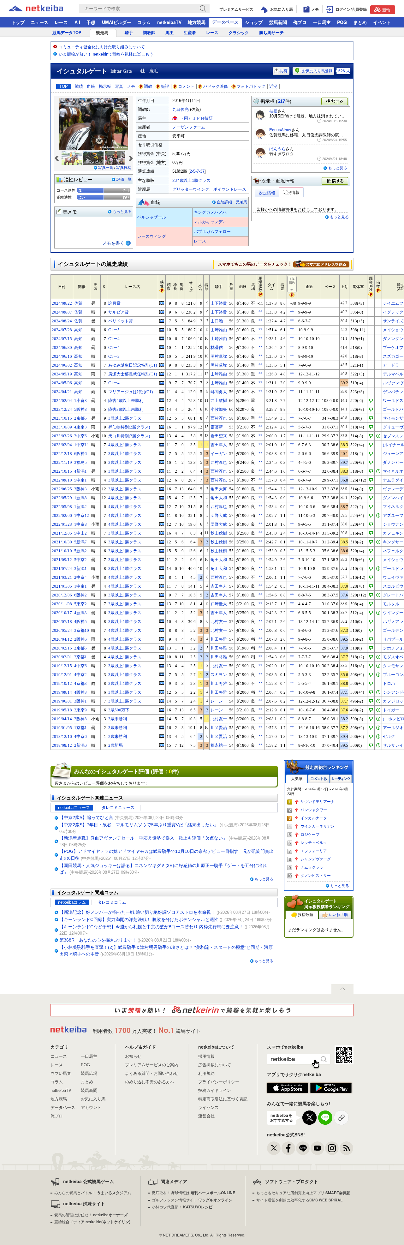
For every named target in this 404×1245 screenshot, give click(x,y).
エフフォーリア (313, 851)
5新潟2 (80, 550)
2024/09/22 (62, 303)
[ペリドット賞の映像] (161, 321)
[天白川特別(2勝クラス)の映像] (161, 436)
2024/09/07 (62, 312)
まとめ (360, 22)
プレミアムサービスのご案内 (151, 1065)
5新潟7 (80, 542)
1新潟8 (80, 497)
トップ (18, 22)
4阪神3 (80, 692)
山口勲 (217, 321)
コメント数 (319, 779)
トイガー (391, 710)
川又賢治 (219, 727)
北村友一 (219, 621)
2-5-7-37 (197, 171)
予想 (90, 22)
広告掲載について (214, 1065)
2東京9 (80, 710)
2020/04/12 (62, 639)
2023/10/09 (62, 427)
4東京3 (80, 427)
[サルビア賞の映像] (161, 312)
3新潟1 (80, 568)
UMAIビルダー (116, 22)
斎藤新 (217, 427)
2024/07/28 (62, 329)
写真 (119, 86)
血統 (91, 86)
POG (342, 22)
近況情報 (291, 192)
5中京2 (80, 559)
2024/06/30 (62, 347)
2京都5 (80, 418)
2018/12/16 (62, 736)
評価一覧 (124, 179)
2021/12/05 (62, 533)
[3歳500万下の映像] (161, 710)
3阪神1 (80, 701)
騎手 (129, 32)
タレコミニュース (118, 807)
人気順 (296, 779)
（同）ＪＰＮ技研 (196, 118)
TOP (63, 86)
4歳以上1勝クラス (124, 444)
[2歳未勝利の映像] (161, 736)
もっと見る (122, 211)
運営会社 (206, 1116)
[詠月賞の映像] (161, 303)
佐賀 (78, 303)
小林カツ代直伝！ (182, 1206)
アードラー (393, 365)
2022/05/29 (62, 497)
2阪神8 (80, 718)
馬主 (169, 32)
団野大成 (219, 515)
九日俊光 (180, 109)
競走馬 (102, 32)
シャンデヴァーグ (315, 859)
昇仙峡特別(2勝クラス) (129, 427)
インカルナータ (313, 818)
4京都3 (80, 683)
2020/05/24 (62, 630)
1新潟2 (80, 506)
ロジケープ (309, 834)
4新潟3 (80, 612)
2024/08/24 (62, 321)
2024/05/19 (62, 374)
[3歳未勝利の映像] (161, 718)
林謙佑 (217, 347)
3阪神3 (80, 489)
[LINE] (303, 1148)
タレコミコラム (112, 902)
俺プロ (299, 22)
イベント (382, 22)
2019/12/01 (62, 674)
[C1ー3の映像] (161, 356)
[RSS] (346, 1148)
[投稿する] (335, 181)
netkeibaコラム (72, 902)
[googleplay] (331, 1088)
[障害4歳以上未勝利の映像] (161, 400)
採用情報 (206, 1056)
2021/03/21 (62, 577)
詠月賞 (114, 303)
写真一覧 (105, 167)
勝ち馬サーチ (271, 32)
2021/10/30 (62, 542)
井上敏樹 (219, 400)
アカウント (91, 1107)
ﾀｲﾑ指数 (292, 280)
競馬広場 (89, 1073)
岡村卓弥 (219, 356)
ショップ (254, 22)
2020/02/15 (62, 648)
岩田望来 (219, 436)
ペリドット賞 (120, 321)
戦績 (79, 86)
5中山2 (80, 533)
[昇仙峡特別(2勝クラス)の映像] (161, 427)
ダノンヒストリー (315, 875)
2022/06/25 (62, 489)
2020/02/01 (62, 657)
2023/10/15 (62, 418)
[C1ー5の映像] (161, 329)
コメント (186, 86)
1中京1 (80, 586)
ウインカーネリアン (317, 826)
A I (77, 22)
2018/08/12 (62, 745)
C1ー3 (114, 356)
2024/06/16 (62, 356)
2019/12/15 (62, 665)
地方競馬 (196, 22)
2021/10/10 (62, 550)
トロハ (389, 683)
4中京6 (80, 665)
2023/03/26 (62, 436)
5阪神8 (80, 409)
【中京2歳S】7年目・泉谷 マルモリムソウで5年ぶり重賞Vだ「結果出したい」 (138, 824)
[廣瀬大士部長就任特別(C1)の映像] (161, 374)
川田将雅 (219, 639)
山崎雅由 (219, 329)
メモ (131, 86)
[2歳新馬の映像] (161, 745)
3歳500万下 (118, 710)
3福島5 (80, 462)
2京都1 (80, 657)
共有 (283, 71)
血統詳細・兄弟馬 (232, 202)
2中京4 (80, 577)
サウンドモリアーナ (317, 801)
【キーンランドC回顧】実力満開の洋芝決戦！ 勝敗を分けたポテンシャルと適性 (138, 919)
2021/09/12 (62, 559)
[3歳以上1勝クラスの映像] (161, 453)
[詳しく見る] (321, 263)
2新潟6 (80, 745)
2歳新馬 (115, 745)
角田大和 (219, 497)
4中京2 (80, 674)
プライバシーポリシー (218, 1082)
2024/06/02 (62, 365)
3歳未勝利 (117, 718)
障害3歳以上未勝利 (125, 409)
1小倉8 (80, 400)
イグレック (393, 312)
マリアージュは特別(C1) (130, 391)
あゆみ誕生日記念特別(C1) (132, 365)
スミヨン (219, 674)
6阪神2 (80, 595)
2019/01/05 (62, 727)
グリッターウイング (190, 189)
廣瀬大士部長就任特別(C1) (132, 374)
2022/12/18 (62, 453)
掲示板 (105, 86)
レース (61, 22)
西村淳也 (219, 418)
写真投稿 (123, 167)
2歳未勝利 (117, 736)
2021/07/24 (62, 568)
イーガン (219, 453)
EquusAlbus (280, 130)
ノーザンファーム (188, 127)
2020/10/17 (62, 612)
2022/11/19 (62, 462)
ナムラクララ (311, 867)
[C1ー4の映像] (161, 338)
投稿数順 (305, 915)
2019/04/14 (62, 718)
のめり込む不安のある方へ (149, 1082)
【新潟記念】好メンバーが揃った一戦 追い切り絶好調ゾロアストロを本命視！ (137, 912)
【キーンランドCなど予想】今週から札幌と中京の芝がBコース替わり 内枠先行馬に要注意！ (151, 926)
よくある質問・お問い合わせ (151, 1073)
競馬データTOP (66, 32)
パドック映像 (215, 86)
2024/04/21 (62, 391)
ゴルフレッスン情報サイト (192, 1199)
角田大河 (219, 489)
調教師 (149, 32)
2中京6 (80, 436)
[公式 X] (274, 1148)
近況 (273, 86)
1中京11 (81, 444)
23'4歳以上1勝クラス (191, 180)
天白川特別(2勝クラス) (129, 436)
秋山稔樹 (219, 533)
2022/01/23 (62, 524)
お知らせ (133, 1056)
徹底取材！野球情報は (193, 1192)
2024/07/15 (62, 338)
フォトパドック (251, 86)
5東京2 (80, 604)
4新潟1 (80, 471)
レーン (217, 701)
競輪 (386, 10)
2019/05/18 (62, 710)
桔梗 (273, 111)
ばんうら (277, 149)
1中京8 (80, 524)
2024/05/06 (62, 382)
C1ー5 (114, 329)
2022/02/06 (62, 515)
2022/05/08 (62, 506)
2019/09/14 (62, 692)
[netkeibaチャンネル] (317, 1148)
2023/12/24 (62, 409)
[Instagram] (332, 1148)
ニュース (39, 22)
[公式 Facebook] (288, 1148)
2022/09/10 (62, 480)
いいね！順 (338, 915)
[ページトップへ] (342, 989)
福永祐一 (219, 745)
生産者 (190, 32)
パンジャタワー (313, 810)
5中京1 (80, 480)
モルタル (391, 604)
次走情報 (267, 193)
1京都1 (80, 727)
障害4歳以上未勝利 (125, 400)
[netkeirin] (202, 1010)
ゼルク (389, 736)
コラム (144, 22)
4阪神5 (80, 621)
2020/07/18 (62, 621)
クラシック (239, 32)
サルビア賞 (118, 312)
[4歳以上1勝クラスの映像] (161, 444)
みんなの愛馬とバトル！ (92, 1192)
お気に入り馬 (93, 1099)
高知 (78, 329)
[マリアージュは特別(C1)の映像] (161, 391)
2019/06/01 (62, 701)
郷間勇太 (219, 391)
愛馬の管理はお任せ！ (91, 1214)
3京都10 (81, 630)
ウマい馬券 (60, 1073)
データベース (225, 22)
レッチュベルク (313, 843)
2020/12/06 (62, 595)
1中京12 (81, 515)
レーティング (341, 779)
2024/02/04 (62, 400)
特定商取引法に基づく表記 (222, 1099)
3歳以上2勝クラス (124, 418)
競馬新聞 (278, 22)
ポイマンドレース (229, 189)
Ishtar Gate (121, 71)
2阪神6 (80, 639)
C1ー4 (114, 338)
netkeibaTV (169, 22)
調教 (148, 86)
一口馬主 (322, 22)
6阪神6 (80, 453)
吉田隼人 (219, 444)
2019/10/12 (62, 683)
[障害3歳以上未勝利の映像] (161, 409)
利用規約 (206, 1073)
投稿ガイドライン (214, 1090)
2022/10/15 (62, 471)
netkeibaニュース (74, 807)
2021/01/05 (62, 586)
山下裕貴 (219, 303)
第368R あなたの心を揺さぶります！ (97, 940)
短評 (165, 86)
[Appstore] (288, 1088)
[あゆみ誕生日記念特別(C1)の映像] (161, 365)
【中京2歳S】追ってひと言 (86, 817)
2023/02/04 (62, 444)
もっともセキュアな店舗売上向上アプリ (303, 1192)
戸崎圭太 (219, 604)
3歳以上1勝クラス (124, 453)
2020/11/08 (62, 604)
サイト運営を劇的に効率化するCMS (299, 1199)
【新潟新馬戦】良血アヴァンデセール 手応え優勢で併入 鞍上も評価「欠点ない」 (143, 838)
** (260, 312)
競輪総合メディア (92, 1221)
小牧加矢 (219, 409)
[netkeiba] (44, 8)
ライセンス (208, 1107)
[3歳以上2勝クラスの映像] (161, 418)
